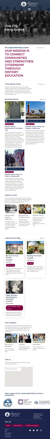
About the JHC (40, 47)
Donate (22, 344)
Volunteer (36, 344)
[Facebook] (30, 430)
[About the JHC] (44, 47)
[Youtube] (33, 430)
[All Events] (45, 99)
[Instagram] (40, 430)
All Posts (41, 238)
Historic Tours (38, 215)
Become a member (9, 345)
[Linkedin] (37, 430)
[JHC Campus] (44, 84)
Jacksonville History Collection (9, 217)
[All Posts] (44, 238)
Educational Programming (24, 216)
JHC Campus (40, 84)
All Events (42, 99)
